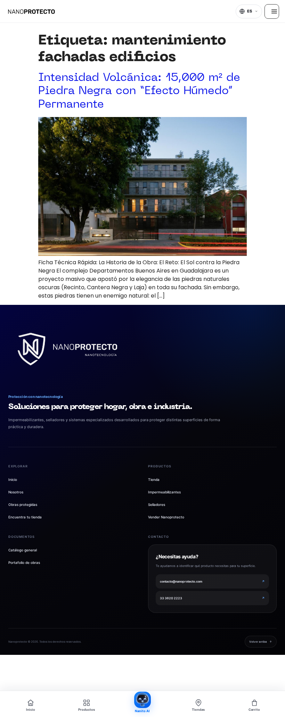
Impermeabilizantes (164, 492)
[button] (249, 11)
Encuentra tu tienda (25, 517)
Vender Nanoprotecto (166, 517)
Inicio (12, 479)
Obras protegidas (22, 504)
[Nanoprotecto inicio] (67, 349)
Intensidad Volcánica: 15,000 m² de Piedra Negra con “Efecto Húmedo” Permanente (139, 91)
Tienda (154, 479)
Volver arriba (260, 641)
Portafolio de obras (24, 562)
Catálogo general (22, 550)
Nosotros (15, 492)
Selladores (156, 504)
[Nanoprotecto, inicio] (31, 11)
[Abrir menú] (271, 11)
